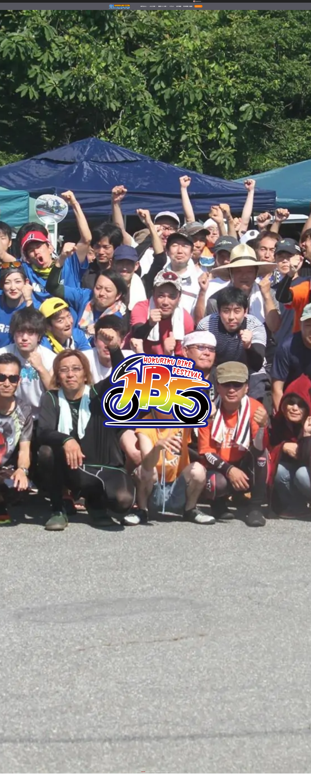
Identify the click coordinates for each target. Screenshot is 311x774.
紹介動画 (178, 6)
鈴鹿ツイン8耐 (162, 6)
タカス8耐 (152, 6)
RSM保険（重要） (188, 6)
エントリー (198, 6)
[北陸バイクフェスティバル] (119, 6)
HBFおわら (143, 6)
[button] (138, 771)
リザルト (171, 6)
